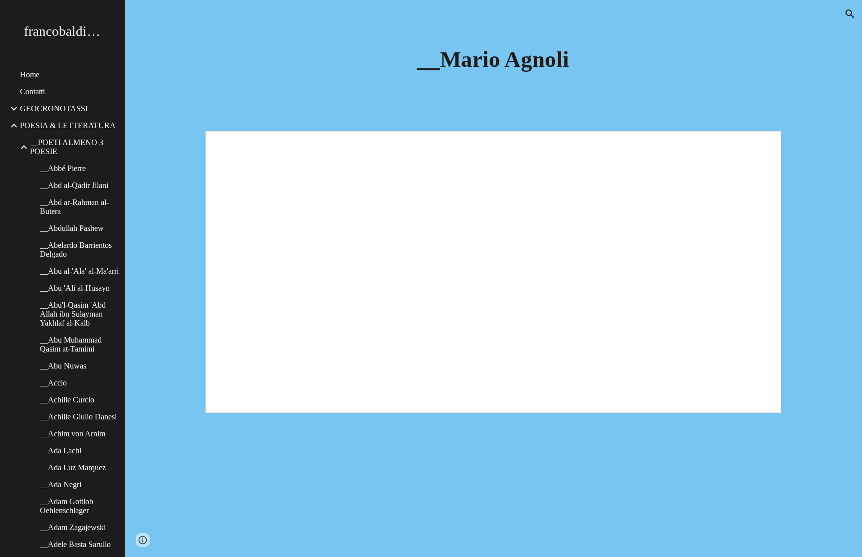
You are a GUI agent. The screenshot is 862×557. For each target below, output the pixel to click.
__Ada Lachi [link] (60, 450)
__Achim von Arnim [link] (72, 433)
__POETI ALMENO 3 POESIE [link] (66, 147)
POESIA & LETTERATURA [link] (68, 125)
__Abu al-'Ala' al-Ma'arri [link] (79, 271)
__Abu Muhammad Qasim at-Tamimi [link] (71, 344)
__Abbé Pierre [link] (63, 168)
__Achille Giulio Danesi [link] (78, 416)
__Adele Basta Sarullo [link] (75, 544)
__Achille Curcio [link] (67, 399)
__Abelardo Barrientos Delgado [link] (76, 249)
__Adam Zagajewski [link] (73, 527)
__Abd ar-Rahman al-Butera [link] (74, 206)
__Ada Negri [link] (60, 484)
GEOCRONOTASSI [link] (54, 108)
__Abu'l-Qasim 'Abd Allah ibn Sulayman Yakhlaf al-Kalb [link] (73, 314)
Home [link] (29, 74)
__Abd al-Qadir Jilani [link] (74, 185)
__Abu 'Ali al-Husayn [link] (75, 288)
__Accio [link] (53, 382)
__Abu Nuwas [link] (63, 366)
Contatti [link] (32, 91)
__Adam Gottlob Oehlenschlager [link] (66, 506)
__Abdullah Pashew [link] (72, 228)
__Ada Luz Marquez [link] (73, 467)
